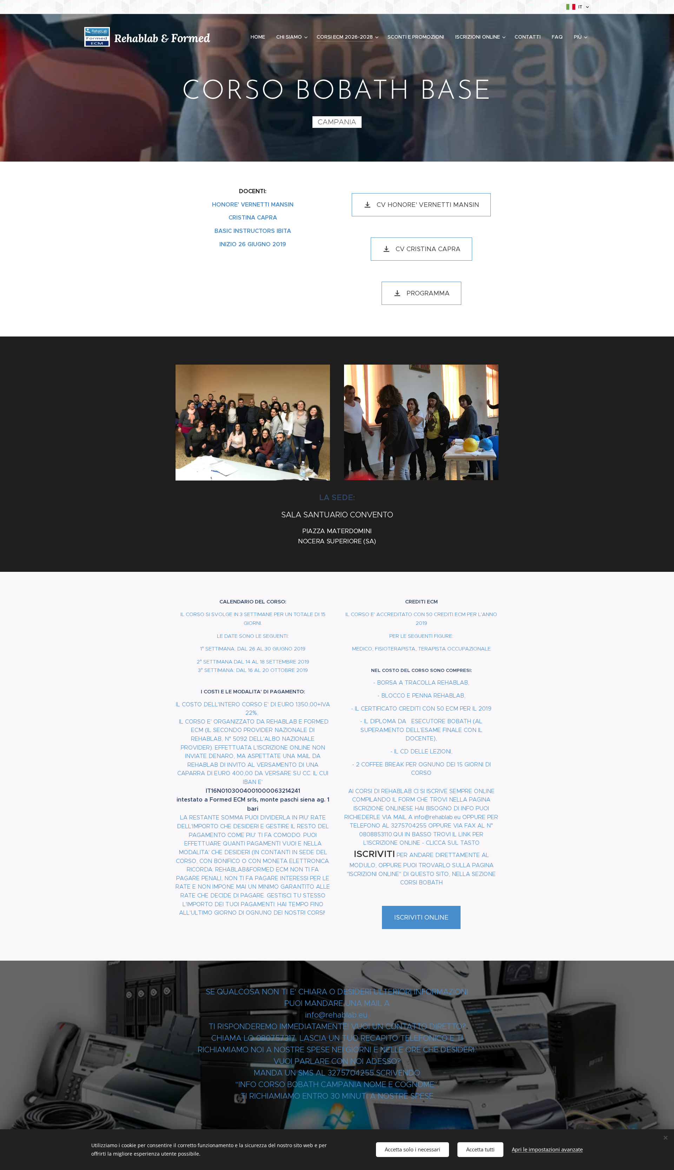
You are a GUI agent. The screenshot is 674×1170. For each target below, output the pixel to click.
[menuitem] (260, 37)
